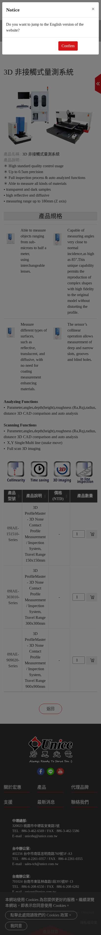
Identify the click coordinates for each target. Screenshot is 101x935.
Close (87, 46)
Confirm (68, 46)
